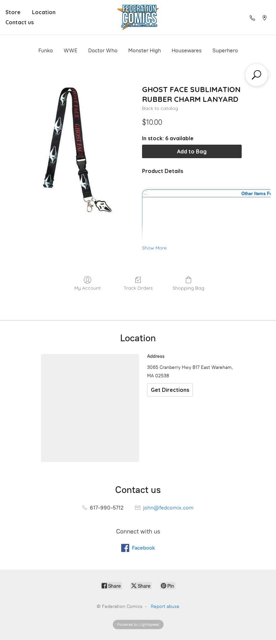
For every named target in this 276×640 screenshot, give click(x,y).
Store (13, 12)
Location (44, 12)
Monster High (144, 50)
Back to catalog (160, 108)
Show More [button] (154, 248)
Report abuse (165, 606)
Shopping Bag (188, 288)
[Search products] (256, 75)
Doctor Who (102, 50)
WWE (70, 50)
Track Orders (138, 288)
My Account (87, 288)
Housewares (187, 50)
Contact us (19, 22)
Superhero (225, 50)
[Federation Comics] (138, 17)
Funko (45, 50)
